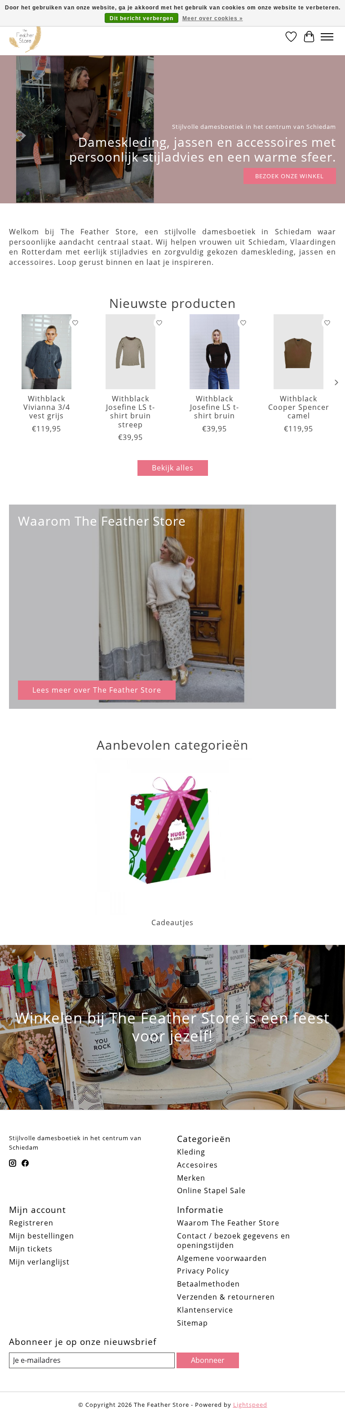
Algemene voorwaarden (222, 1258)
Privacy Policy (203, 1271)
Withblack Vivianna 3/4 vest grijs (46, 407)
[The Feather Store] (25, 37)
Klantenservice (205, 1310)
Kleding (191, 1152)
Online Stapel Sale (211, 1190)
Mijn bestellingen (41, 1236)
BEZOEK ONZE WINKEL (289, 176)
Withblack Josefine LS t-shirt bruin (214, 407)
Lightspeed (250, 1405)
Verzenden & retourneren (226, 1297)
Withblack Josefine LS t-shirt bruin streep (130, 412)
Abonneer (208, 1360)
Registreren (31, 1223)
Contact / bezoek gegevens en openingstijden (233, 1240)
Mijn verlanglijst (39, 1262)
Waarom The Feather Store (228, 1223)
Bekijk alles (173, 468)
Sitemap (192, 1323)
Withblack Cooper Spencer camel (298, 407)
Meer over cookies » (212, 18)
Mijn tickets (31, 1249)
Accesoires (197, 1165)
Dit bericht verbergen (141, 18)
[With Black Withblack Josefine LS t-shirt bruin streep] (130, 351)
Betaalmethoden (208, 1284)
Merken (191, 1178)
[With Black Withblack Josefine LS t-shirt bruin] (214, 351)
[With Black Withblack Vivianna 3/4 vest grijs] (46, 351)
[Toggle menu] (327, 37)
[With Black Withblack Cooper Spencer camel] (298, 351)
